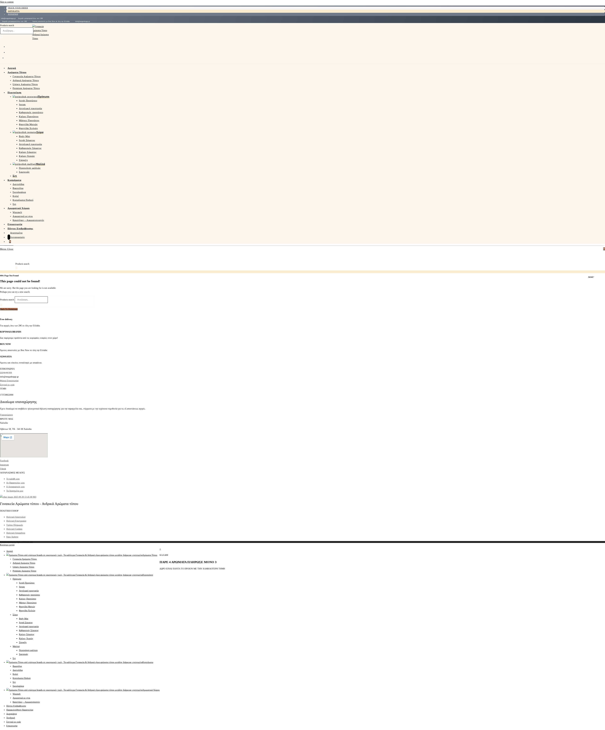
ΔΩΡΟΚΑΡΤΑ (14, 11)
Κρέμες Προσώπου (27, 599)
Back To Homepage (9, 309)
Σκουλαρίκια (18, 686)
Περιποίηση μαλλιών (28, 650)
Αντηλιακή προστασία (29, 591)
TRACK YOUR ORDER (18, 8)
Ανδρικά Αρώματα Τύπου (24, 563)
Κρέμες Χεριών (26, 638)
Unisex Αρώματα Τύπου (23, 567)
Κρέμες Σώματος (26, 634)
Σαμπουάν (23, 654)
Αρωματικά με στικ (21, 698)
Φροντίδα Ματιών (27, 606)
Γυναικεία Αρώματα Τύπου (25, 559)
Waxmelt (16, 694)
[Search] (1, 36)
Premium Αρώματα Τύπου (24, 571)
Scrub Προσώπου (27, 583)
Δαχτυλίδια (18, 670)
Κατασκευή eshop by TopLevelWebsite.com (16, 542)
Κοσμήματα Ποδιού (22, 678)
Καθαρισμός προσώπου (29, 595)
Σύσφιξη (22, 642)
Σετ (14, 658)
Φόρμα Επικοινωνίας (9, 380)
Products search (7, 25)
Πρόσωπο (17, 579)
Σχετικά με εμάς (7, 385)
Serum (22, 587)
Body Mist (23, 618)
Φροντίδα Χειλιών (27, 610)
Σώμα (15, 615)
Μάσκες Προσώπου (28, 603)
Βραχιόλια (17, 666)
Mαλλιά (16, 646)
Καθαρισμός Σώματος (29, 630)
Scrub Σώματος (26, 622)
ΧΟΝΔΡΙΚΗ (13, 14)
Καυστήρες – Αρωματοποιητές (26, 702)
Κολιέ (15, 674)
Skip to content (7, 2)
